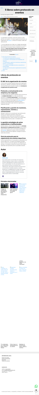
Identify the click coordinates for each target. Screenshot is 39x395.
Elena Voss (5, 157)
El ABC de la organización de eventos (11, 58)
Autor (3, 70)
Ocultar (16, 54)
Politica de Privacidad (6, 358)
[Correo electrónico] (3, 176)
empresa (4, 130)
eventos (9, 40)
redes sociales (21, 100)
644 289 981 (8, 369)
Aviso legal (4, 359)
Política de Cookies (5, 357)
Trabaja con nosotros (6, 360)
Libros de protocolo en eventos (8, 56)
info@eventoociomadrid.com (9, 370)
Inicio (2, 16)
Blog (2, 7)
